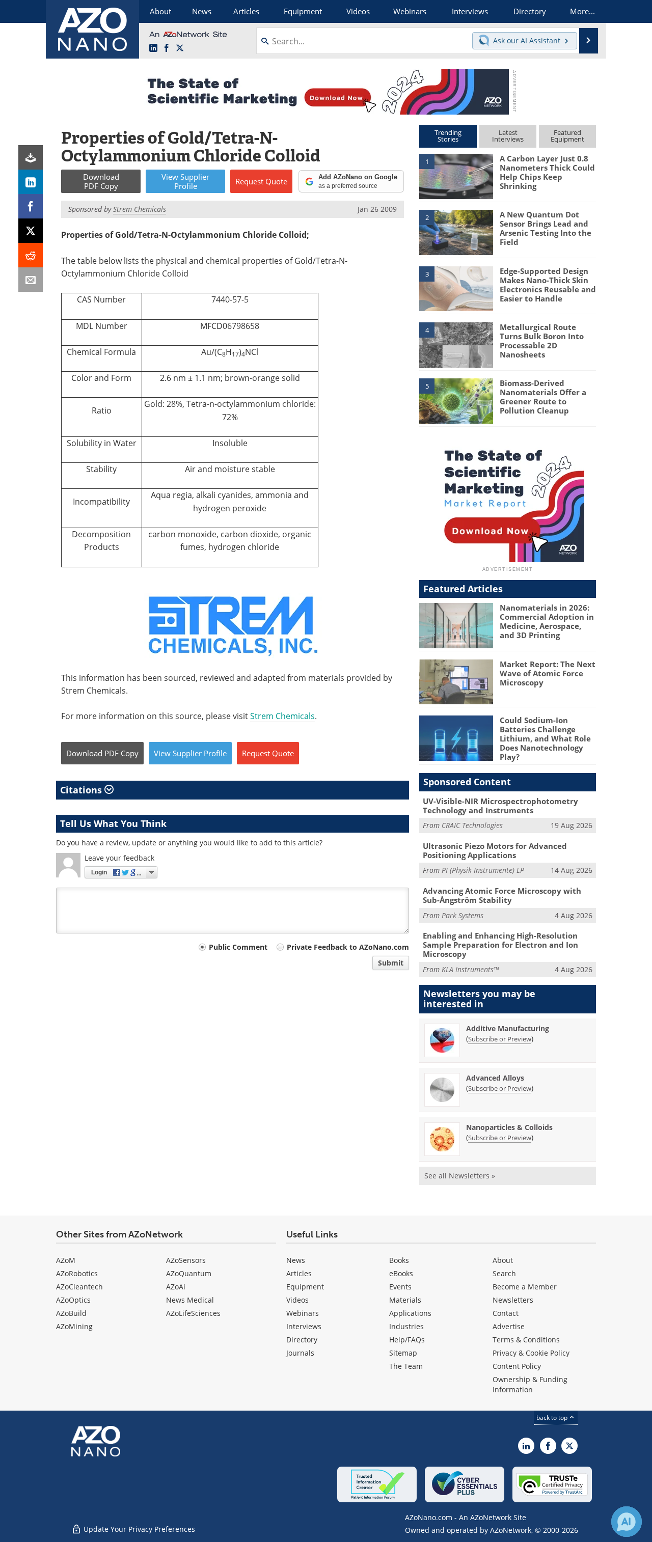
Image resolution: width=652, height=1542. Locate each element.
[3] (456, 287)
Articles (299, 1273)
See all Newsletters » (459, 1175)
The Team (406, 1366)
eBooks (401, 1273)
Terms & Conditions (526, 1339)
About (503, 1260)
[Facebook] (30, 206)
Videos (297, 1300)
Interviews (303, 1326)
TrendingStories (447, 136)
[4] (456, 344)
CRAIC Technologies (472, 825)
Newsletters (513, 1300)
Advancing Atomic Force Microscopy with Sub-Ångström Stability (502, 895)
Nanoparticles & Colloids (509, 1127)
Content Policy (517, 1366)
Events (400, 1286)
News (295, 1260)
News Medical (190, 1300)
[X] (30, 230)
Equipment (305, 1286)
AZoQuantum (188, 1273)
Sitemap (403, 1353)
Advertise (509, 1326)
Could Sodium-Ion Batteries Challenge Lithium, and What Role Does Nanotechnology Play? (545, 738)
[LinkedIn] (30, 182)
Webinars (302, 1313)
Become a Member (525, 1286)
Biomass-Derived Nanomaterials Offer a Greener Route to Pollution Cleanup (543, 397)
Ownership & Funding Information (530, 1384)
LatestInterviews (508, 136)
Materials (405, 1300)
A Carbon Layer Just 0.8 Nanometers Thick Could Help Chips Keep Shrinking (547, 172)
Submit (390, 963)
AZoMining (74, 1326)
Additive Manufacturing (507, 1028)
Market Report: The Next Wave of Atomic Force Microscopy (547, 673)
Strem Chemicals (282, 716)
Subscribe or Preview (499, 1038)
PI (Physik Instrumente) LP (483, 870)
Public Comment (238, 947)
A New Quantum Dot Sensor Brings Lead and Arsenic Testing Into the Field (545, 228)
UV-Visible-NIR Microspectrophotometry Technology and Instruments (500, 805)
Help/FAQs (407, 1339)
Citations (82, 790)
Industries (406, 1326)
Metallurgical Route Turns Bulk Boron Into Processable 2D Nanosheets (542, 341)
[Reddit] (30, 255)
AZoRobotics (77, 1273)
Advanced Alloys (495, 1078)
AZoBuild (71, 1313)
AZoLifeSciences (193, 1313)
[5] (456, 400)
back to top (552, 1417)
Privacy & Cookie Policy (531, 1353)
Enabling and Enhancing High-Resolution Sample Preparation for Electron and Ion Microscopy (500, 944)
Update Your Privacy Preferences (138, 1529)
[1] (456, 175)
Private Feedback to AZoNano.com (348, 947)
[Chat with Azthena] (626, 1521)
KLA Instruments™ (470, 969)
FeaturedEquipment (567, 136)
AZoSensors (186, 1260)
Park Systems (462, 915)
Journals (300, 1353)
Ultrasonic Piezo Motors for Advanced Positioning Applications (495, 850)
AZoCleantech (79, 1286)
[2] (456, 231)
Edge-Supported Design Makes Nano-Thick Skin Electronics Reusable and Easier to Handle (548, 285)
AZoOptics (73, 1300)
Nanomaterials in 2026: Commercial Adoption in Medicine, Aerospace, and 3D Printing (547, 621)
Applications (410, 1313)
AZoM (65, 1260)
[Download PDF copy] (30, 157)
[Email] (30, 279)
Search (504, 1273)
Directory (301, 1339)
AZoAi (175, 1286)
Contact (506, 1313)
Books (399, 1260)
